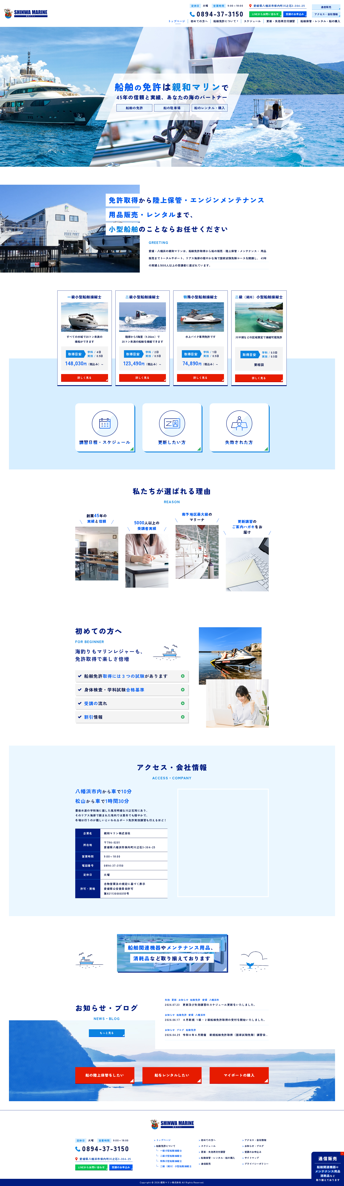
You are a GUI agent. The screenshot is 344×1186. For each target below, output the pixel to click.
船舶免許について (224, 21)
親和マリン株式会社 (170, 1182)
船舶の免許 (134, 107)
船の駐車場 (171, 107)
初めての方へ (199, 21)
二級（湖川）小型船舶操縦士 (176, 1166)
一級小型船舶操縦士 (171, 1150)
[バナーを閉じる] (342, 1153)
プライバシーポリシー (255, 1163)
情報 (93, 717)
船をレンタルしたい (172, 1075)
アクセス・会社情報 (326, 14)
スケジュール (252, 21)
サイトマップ (250, 1157)
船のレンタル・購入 (209, 107)
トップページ (176, 21)
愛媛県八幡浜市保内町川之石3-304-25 (279, 6)
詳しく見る (84, 377)
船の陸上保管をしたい (104, 1075)
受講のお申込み (295, 14)
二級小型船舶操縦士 (171, 1156)
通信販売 (326, 7)
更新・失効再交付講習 (280, 21)
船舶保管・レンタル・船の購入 (320, 21)
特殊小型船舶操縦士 (171, 1161)
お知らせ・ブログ (253, 1146)
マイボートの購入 (239, 1075)
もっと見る (107, 1033)
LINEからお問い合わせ (265, 14)
